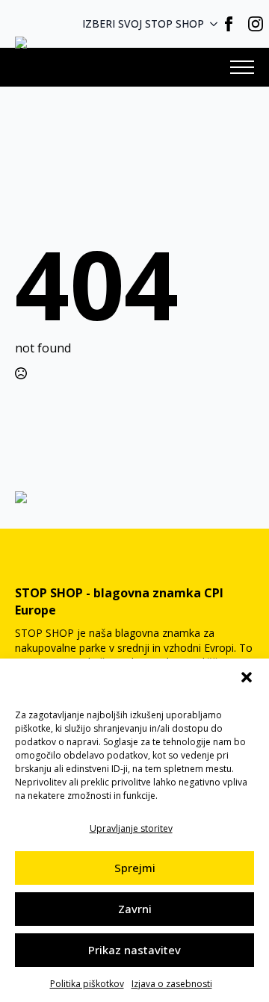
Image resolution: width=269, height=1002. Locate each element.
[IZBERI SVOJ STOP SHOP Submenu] (218, 24)
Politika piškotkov (87, 983)
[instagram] (255, 23)
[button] (246, 677)
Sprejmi (134, 867)
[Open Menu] (242, 67)
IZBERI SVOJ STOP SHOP (143, 23)
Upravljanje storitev (131, 828)
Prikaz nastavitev (134, 949)
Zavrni (135, 908)
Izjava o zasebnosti (172, 983)
